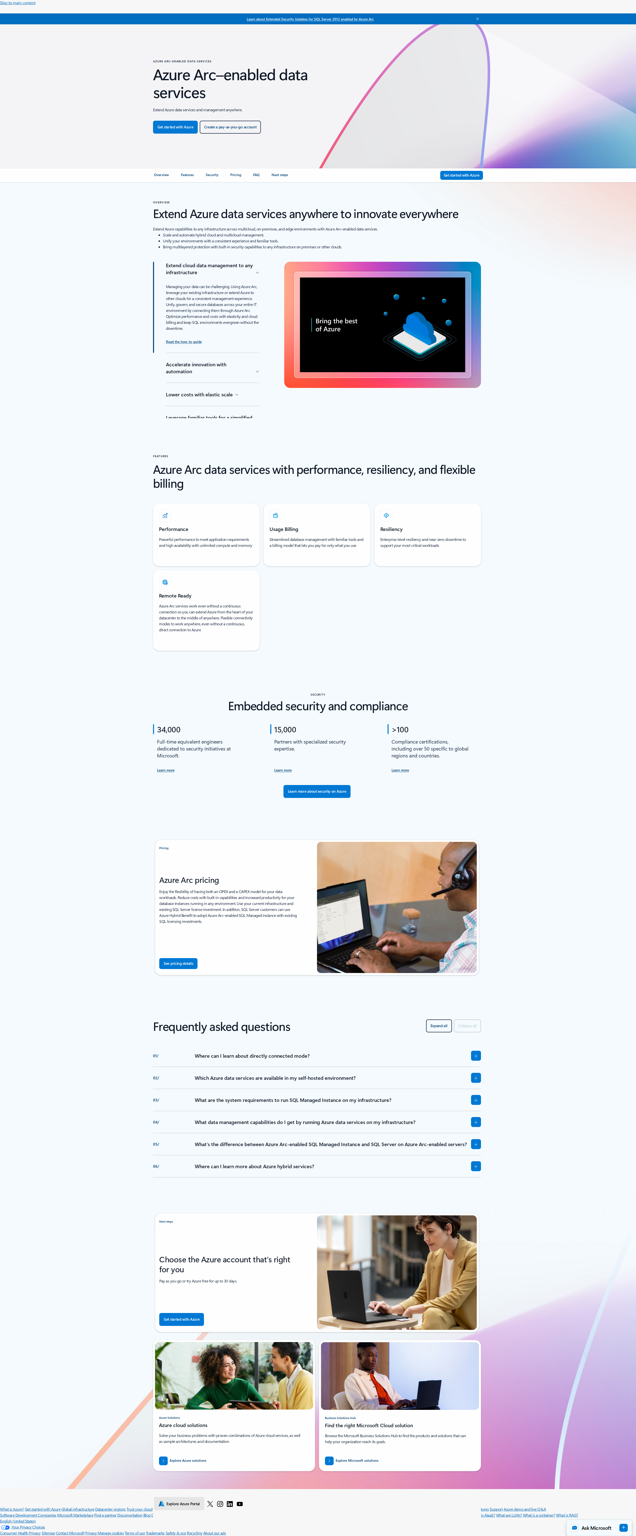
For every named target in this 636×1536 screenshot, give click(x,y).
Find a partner (105, 1515)
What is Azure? (12, 1509)
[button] (599, 1528)
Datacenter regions (110, 1509)
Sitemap (48, 1533)
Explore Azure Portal (183, 1503)
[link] (161, 176)
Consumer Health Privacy (20, 1533)
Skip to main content (18, 2)
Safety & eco (176, 1533)
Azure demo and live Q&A (525, 1509)
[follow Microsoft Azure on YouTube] (240, 1503)
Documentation (129, 1515)
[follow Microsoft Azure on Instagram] (220, 1503)
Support (496, 1509)
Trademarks (155, 1533)
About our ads (214, 1533)
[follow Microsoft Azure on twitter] (210, 1503)
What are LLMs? (509, 1515)
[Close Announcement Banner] (476, 18)
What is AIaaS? (483, 1515)
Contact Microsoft (70, 1533)
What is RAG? (567, 1515)
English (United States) (18, 1521)
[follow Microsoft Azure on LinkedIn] (230, 1503)
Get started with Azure (42, 1509)
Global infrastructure (77, 1509)
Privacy (91, 1533)
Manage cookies (111, 1533)
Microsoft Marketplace (75, 1515)
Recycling (194, 1533)
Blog (147, 1515)
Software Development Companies (28, 1515)
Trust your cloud (139, 1509)
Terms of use (135, 1533)
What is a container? (539, 1515)
